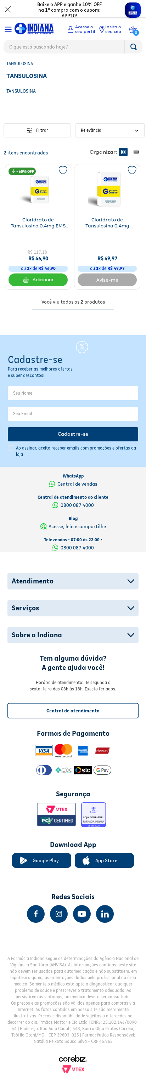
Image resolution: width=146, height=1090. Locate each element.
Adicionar (43, 279)
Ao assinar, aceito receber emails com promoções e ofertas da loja (76, 451)
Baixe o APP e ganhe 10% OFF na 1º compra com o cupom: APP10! (69, 9)
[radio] (123, 152)
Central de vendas (77, 484)
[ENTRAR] (81, 29)
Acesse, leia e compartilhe (77, 526)
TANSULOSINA (19, 63)
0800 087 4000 (77, 505)
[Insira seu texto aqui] (36, 914)
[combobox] (73, 48)
